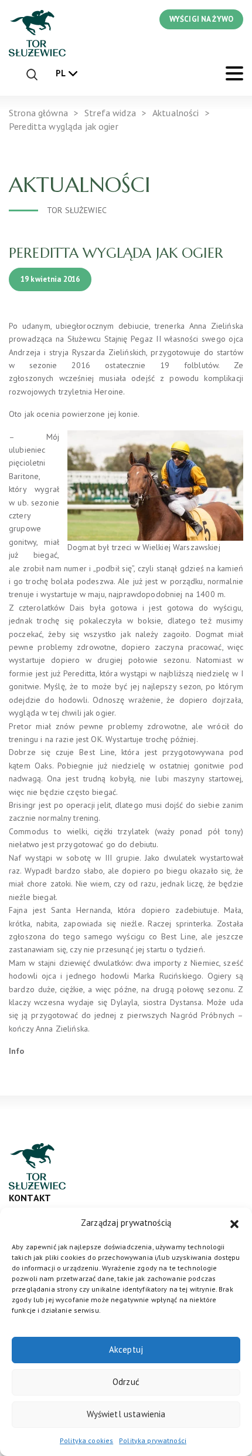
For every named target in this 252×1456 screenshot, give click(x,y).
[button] (234, 1223)
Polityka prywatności (152, 1440)
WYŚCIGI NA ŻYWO (201, 19)
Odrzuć (126, 1381)
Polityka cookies (86, 1440)
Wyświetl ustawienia (126, 1414)
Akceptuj (126, 1349)
